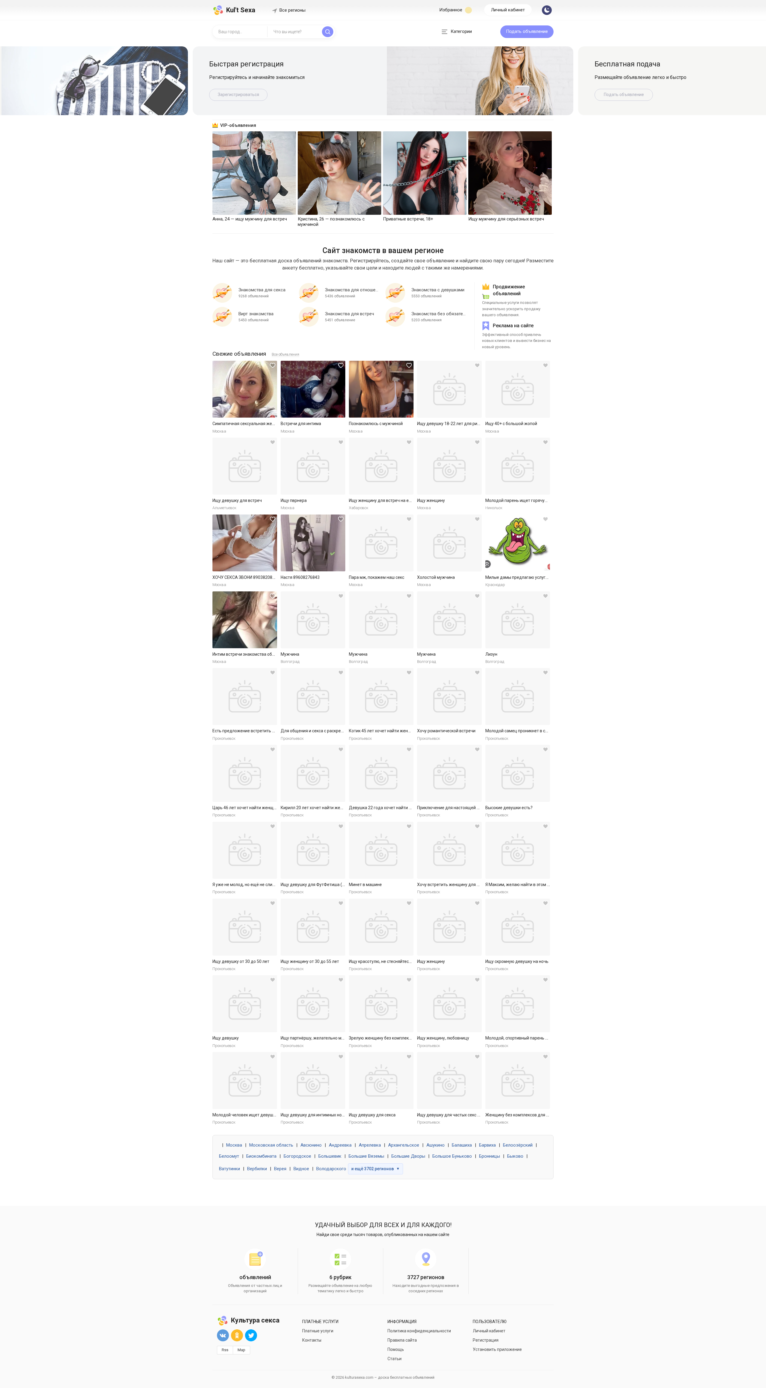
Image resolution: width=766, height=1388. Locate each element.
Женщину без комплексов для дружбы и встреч (532, 1114)
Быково (515, 1156)
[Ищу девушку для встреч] (244, 466)
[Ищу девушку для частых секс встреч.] (449, 1080)
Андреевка (340, 1145)
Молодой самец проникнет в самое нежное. (528, 730)
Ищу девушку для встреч (237, 500)
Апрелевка (370, 1145)
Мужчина (290, 654)
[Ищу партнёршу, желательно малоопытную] (313, 1003)
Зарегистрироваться (238, 94)
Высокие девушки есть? (509, 807)
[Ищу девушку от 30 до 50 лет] (244, 927)
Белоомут (229, 1156)
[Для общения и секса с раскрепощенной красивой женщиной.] (313, 696)
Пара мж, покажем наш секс (376, 577)
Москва (234, 1145)
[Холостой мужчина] (449, 543)
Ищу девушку (225, 1038)
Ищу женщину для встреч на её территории (392, 500)
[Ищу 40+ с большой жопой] (517, 389)
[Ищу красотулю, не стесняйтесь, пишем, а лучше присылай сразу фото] (381, 927)
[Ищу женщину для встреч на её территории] (381, 466)
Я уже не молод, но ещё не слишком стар (252, 884)
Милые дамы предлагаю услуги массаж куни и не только (541, 577)
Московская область (271, 1145)
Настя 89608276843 (300, 577)
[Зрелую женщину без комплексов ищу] (381, 1003)
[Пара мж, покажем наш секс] (381, 543)
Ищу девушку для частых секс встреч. (454, 1114)
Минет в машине (365, 884)
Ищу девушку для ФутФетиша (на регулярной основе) (334, 884)
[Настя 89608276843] (313, 543)
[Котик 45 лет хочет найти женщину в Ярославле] (381, 696)
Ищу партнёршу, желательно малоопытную (323, 1038)
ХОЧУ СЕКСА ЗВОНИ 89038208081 (245, 577)
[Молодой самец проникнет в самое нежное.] (517, 696)
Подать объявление (527, 31)
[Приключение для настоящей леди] (449, 773)
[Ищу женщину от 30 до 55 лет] (313, 927)
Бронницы (489, 1156)
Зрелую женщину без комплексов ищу (387, 1038)
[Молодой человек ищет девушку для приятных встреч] (244, 1080)
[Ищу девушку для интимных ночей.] (313, 1080)
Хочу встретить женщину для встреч (453, 884)
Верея (280, 1168)
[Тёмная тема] (547, 10)
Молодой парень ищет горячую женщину (526, 500)
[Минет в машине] (381, 850)
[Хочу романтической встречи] (449, 696)
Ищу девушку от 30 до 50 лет (240, 961)
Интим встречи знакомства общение (248, 654)
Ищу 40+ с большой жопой (511, 423)
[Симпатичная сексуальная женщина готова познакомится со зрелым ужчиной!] (244, 389)
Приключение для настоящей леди (452, 807)
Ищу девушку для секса (372, 1114)
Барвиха (487, 1145)
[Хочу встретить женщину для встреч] (449, 850)
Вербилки (257, 1168)
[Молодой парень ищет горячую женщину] (517, 466)
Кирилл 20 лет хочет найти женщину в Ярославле (330, 807)
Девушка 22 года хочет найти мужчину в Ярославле (400, 807)
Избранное (451, 10)
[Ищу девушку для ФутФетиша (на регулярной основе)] (313, 850)
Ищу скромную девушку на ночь (516, 961)
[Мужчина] (313, 619)
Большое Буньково (452, 1156)
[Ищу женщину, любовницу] (449, 1003)
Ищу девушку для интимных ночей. (315, 1114)
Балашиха (462, 1145)
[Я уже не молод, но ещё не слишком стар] (244, 850)
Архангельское (403, 1145)
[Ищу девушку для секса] (381, 1080)
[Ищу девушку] (244, 1003)
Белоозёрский (518, 1145)
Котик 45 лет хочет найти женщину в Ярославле (396, 730)
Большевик (329, 1156)
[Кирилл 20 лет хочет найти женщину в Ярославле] (313, 773)
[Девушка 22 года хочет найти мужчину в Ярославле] (381, 773)
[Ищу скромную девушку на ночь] (517, 927)
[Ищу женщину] (449, 466)
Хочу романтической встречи (446, 730)
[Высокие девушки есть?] (517, 773)
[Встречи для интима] (313, 389)
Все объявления (285, 354)
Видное (301, 1168)
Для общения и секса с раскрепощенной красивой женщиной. (342, 730)
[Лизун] (517, 619)
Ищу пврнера (294, 500)
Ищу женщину (431, 500)
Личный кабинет (508, 10)
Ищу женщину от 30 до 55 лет (310, 961)
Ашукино (435, 1145)
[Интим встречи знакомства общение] (244, 619)
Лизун (491, 654)
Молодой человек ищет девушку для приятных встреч (266, 1114)
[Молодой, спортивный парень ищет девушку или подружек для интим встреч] (517, 1003)
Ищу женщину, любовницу (443, 1038)
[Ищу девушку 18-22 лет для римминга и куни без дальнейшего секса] (449, 389)
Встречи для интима (301, 423)
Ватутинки (229, 1168)
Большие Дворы (408, 1156)
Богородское (297, 1156)
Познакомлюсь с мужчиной (376, 423)
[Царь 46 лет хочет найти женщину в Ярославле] (244, 773)
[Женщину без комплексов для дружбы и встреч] (517, 1080)
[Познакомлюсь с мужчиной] (381, 389)
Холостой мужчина (436, 577)
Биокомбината (261, 1156)
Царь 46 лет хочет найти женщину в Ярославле (259, 807)
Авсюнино (311, 1145)
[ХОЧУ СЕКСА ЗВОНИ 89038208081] (244, 543)
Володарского (331, 1168)
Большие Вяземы (366, 1156)
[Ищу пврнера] (313, 466)
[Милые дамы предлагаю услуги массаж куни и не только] (517, 543)
